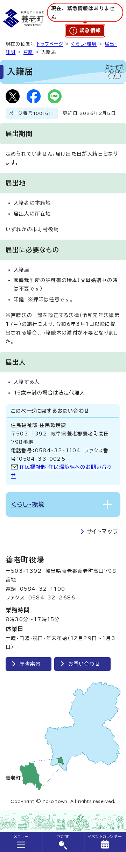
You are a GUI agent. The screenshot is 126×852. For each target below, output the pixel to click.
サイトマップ (102, 531)
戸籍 (28, 52)
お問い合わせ (84, 663)
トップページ (50, 44)
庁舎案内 (30, 663)
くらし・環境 (84, 44)
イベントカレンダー (105, 836)
